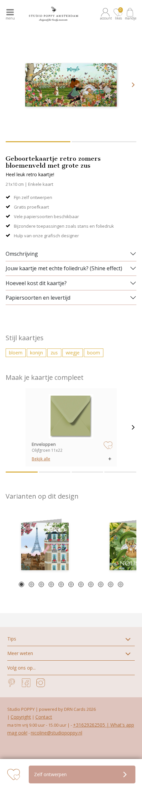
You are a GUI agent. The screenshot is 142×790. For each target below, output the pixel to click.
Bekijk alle (41, 458)
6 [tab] (71, 584)
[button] (106, 14)
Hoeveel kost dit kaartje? (36, 283)
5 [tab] (61, 584)
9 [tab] (100, 584)
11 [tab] (120, 584)
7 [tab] (81, 584)
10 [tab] (110, 584)
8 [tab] (91, 584)
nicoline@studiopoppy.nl (56, 733)
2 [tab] (31, 584)
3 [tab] (41, 584)
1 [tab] (21, 584)
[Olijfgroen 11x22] (71, 416)
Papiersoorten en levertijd (38, 297)
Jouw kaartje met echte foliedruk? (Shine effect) (64, 268)
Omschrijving (22, 253)
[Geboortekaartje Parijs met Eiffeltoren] (45, 546)
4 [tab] (51, 584)
